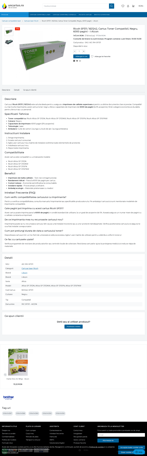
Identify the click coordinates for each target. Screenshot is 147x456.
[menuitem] (9, 31)
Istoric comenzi (79, 440)
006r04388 (20, 413)
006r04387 (7, 413)
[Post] (74, 61)
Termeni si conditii (8, 434)
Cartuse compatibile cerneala (64, 14)
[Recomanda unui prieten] (80, 61)
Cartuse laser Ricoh (31, 21)
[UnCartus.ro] (18, 6)
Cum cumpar (31, 430)
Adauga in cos (81, 56)
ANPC (52, 440)
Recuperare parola (80, 437)
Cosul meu (30, 434)
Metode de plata (32, 437)
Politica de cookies (96, 447)
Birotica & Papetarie (102, 14)
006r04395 (60, 413)
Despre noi (6, 430)
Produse (4, 14)
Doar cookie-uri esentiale (131, 452)
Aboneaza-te (108, 440)
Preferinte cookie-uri (10, 453)
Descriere (6, 90)
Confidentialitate (8, 437)
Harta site (53, 437)
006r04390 (47, 413)
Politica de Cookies (9, 440)
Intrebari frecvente (57, 434)
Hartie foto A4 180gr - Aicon (17, 379)
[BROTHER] (8, 402)
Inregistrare (78, 434)
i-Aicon (24, 273)
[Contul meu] (128, 6)
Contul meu (78, 430)
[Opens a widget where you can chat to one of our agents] (139, 452)
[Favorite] (123, 6)
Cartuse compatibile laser (40, 14)
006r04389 (33, 413)
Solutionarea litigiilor (57, 443)
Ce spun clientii (29, 90)
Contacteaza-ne (56, 430)
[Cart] (133, 6)
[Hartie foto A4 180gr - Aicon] (18, 362)
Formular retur (7, 443)
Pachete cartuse (85, 14)
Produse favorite (80, 443)
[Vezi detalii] (5, 375)
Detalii (16, 90)
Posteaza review (73, 326)
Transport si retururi (33, 440)
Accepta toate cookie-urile (131, 447)
